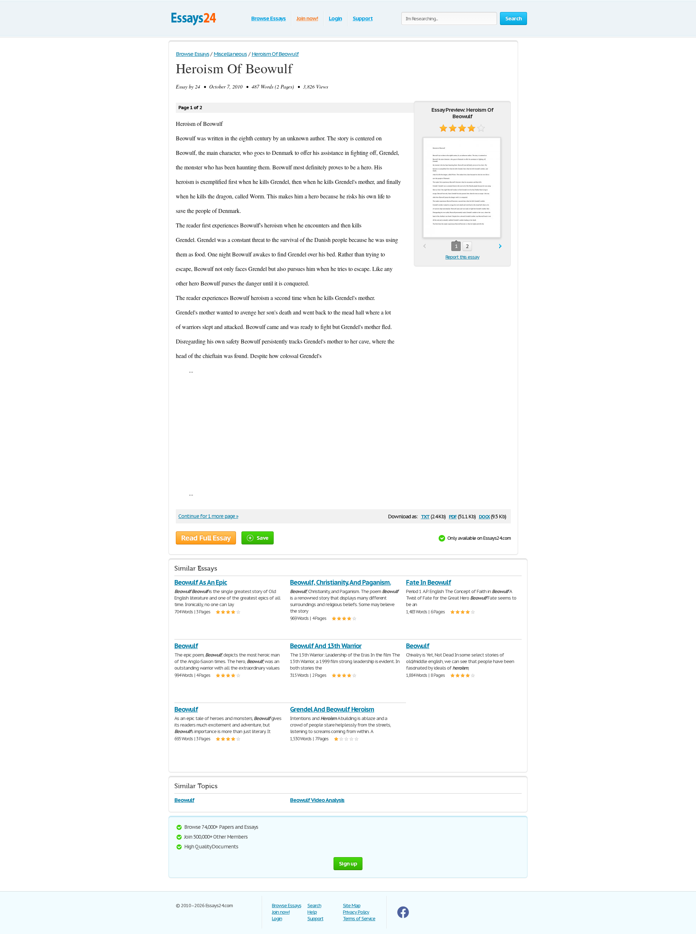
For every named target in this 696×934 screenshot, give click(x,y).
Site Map (351, 905)
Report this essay (462, 257)
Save (262, 537)
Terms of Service (359, 919)
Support (363, 18)
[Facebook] (403, 916)
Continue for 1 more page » (208, 516)
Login (335, 18)
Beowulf (186, 646)
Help (312, 912)
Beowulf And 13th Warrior (325, 646)
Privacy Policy (356, 912)
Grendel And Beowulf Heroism (332, 709)
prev (424, 246)
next (500, 246)
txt (425, 516)
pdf (453, 516)
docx (484, 516)
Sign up (348, 863)
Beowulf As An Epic (200, 582)
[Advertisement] (343, 431)
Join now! (307, 18)
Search (314, 905)
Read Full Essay (206, 538)
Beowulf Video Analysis (317, 800)
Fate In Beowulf (428, 582)
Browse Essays (268, 18)
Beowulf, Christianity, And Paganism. (340, 582)
